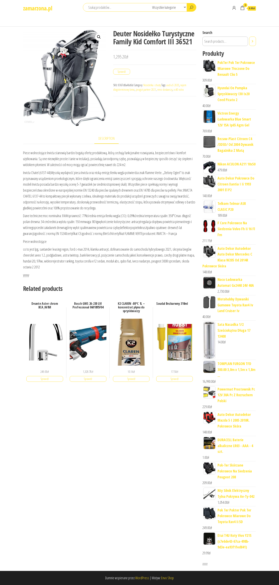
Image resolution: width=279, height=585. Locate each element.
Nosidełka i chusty (152, 85)
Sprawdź (121, 72)
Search (207, 32)
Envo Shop (167, 577)
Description (106, 138)
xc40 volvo (179, 90)
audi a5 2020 (172, 85)
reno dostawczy (164, 90)
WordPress (142, 577)
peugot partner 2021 (146, 90)
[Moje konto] (234, 7)
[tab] (109, 138)
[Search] (252, 41)
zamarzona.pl (37, 8)
